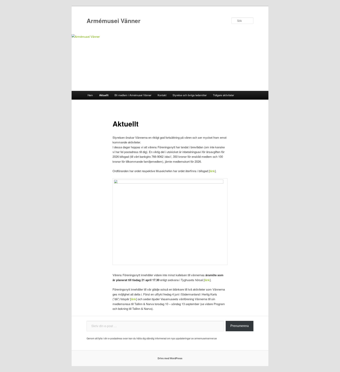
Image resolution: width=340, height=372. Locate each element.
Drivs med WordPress (170, 358)
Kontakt (162, 95)
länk (212, 171)
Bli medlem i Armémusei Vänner (133, 95)
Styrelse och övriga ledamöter (190, 95)
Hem (90, 95)
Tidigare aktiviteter (223, 95)
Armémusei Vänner (113, 20)
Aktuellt (103, 95)
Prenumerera (239, 326)
